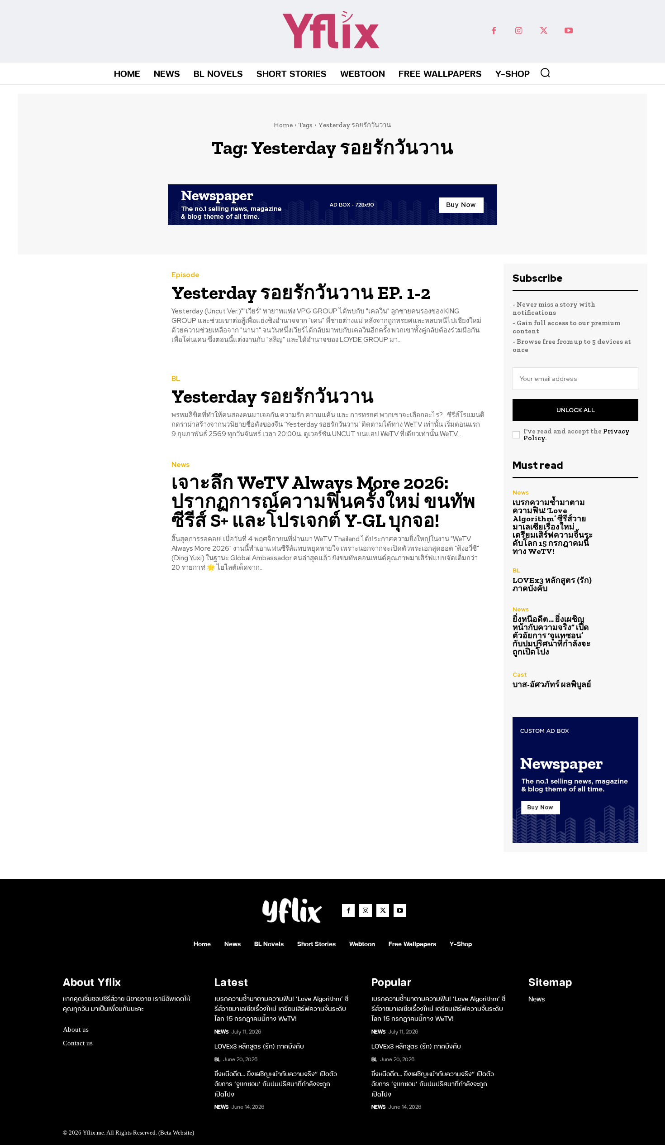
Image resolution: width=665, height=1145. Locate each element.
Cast (520, 675)
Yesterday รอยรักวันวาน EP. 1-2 (301, 292)
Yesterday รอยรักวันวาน (272, 396)
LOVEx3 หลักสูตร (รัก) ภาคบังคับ (552, 584)
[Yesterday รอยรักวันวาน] (88, 407)
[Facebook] (494, 31)
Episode (185, 275)
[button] (545, 72)
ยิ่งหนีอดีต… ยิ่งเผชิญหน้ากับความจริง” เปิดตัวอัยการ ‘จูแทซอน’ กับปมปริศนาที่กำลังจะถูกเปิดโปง (552, 635)
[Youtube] (568, 31)
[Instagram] (518, 31)
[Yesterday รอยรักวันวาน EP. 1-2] (88, 309)
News (180, 465)
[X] (543, 31)
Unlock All (575, 410)
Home (283, 125)
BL (175, 378)
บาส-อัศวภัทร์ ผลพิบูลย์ (552, 684)
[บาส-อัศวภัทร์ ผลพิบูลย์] (619, 680)
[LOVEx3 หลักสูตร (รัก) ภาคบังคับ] (619, 579)
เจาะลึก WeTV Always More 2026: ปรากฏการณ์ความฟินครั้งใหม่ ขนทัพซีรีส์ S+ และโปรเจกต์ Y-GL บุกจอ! (323, 501)
